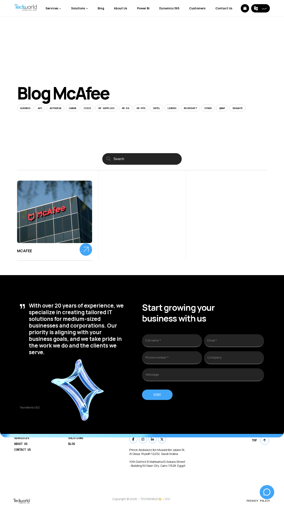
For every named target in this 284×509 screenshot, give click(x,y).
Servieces (21, 438)
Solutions (78, 8)
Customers (197, 8)
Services (52, 8)
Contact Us (223, 8)
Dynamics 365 (169, 8)
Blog (101, 8)
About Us (120, 8)
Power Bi (143, 8)
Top (254, 440)
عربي (264, 8)
